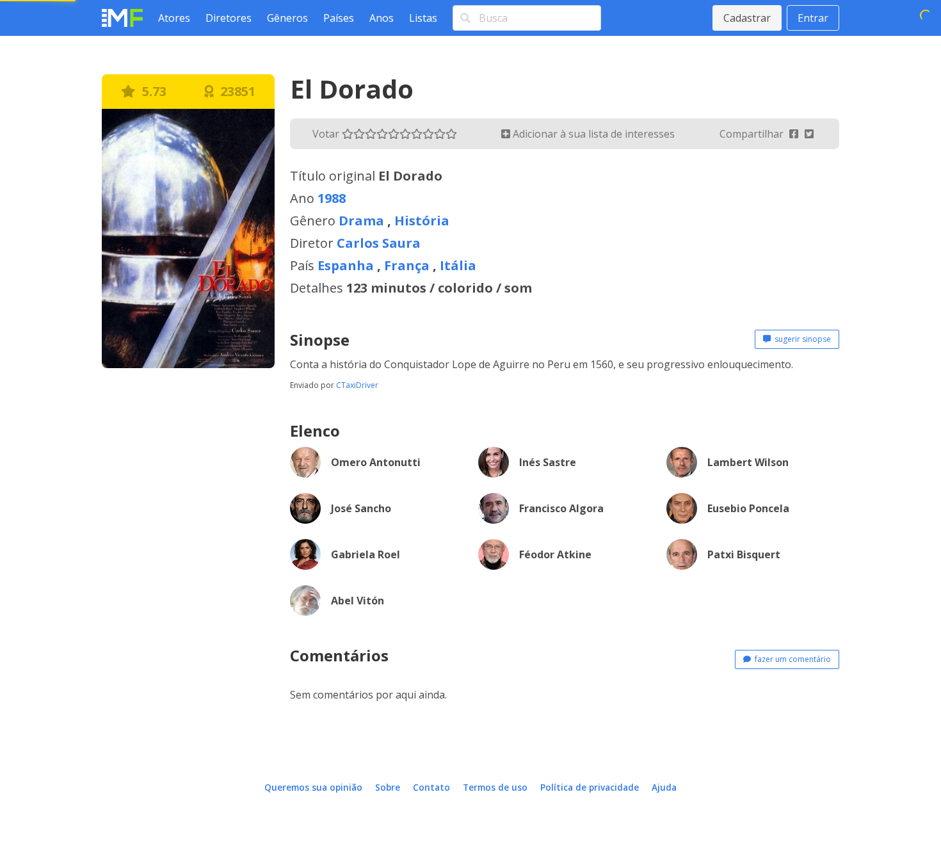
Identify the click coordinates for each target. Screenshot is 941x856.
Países (338, 18)
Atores (174, 18)
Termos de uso (495, 787)
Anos (381, 18)
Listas (423, 18)
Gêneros (287, 18)
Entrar (813, 18)
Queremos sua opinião (313, 787)
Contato (431, 787)
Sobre (387, 787)
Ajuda (664, 787)
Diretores (228, 18)
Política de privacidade (589, 787)
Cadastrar (747, 18)
